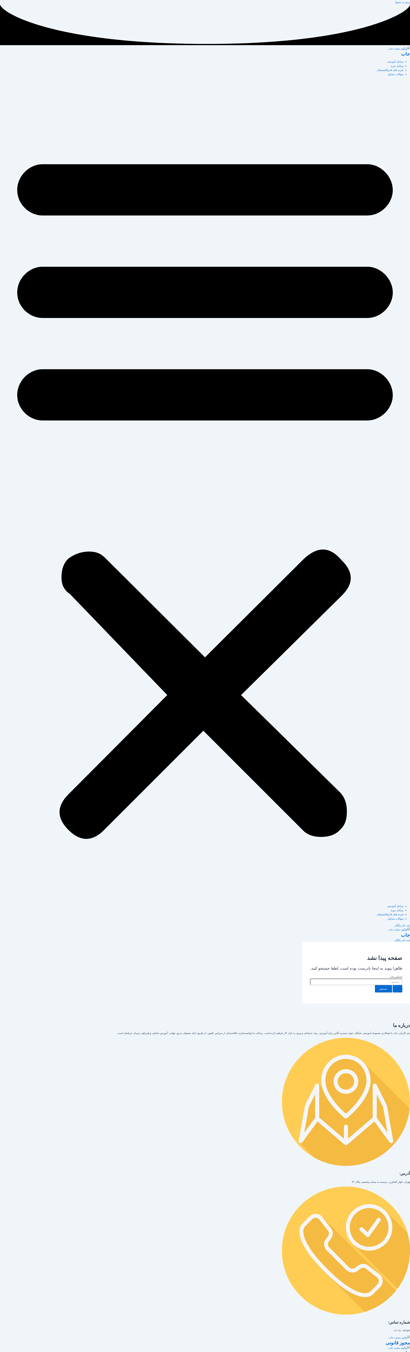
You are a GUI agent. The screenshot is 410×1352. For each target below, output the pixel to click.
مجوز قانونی (398, 1342)
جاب (405, 54)
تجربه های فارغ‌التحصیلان (390, 70)
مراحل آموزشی (395, 61)
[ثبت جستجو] (397, 988)
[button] (205, 490)
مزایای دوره (397, 65)
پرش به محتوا (402, 2)
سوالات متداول (396, 74)
